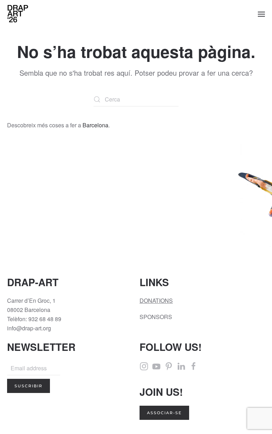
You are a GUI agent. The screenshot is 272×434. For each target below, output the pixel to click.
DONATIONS (156, 300)
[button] (261, 14)
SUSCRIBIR (28, 385)
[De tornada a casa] (17, 14)
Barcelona (95, 125)
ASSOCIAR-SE (164, 412)
